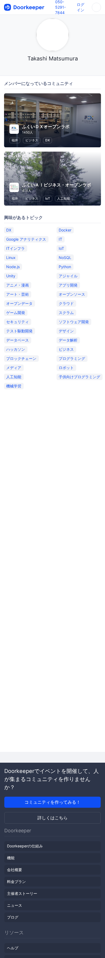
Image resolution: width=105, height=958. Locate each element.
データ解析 (68, 340)
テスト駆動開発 (19, 331)
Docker (65, 230)
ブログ (12, 917)
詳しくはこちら (52, 817)
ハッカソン (15, 349)
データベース (17, 340)
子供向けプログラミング (79, 376)
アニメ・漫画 (17, 285)
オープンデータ (19, 303)
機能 (11, 857)
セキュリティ (17, 321)
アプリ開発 (68, 285)
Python (65, 266)
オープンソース (72, 294)
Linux (11, 257)
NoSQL (65, 257)
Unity (10, 276)
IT (60, 239)
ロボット (66, 367)
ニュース (14, 905)
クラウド (66, 303)
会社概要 (14, 869)
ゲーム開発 (15, 312)
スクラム (66, 312)
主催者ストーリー (22, 893)
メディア (13, 367)
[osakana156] (52, 69)
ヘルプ (12, 948)
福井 (15, 140)
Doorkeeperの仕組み (25, 846)
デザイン (66, 331)
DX (47, 140)
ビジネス (31, 140)
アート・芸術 (17, 294)
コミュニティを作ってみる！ (52, 802)
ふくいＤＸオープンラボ (45, 126)
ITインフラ (15, 248)
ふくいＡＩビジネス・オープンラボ (56, 184)
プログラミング (72, 358)
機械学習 (13, 386)
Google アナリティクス (26, 239)
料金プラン (16, 881)
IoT (47, 198)
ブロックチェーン (21, 358)
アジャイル (68, 276)
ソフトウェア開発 (74, 321)
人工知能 (63, 198)
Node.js (13, 266)
